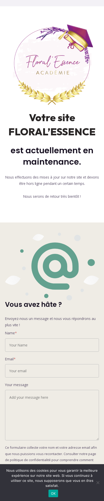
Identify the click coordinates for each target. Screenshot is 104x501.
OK (53, 493)
